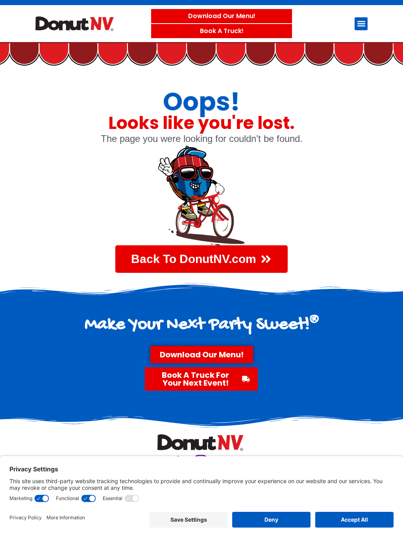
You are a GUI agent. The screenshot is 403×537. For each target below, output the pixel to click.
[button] (361, 23)
